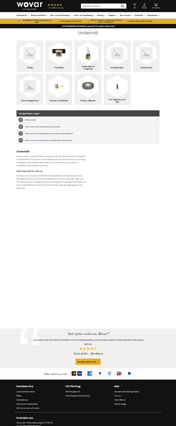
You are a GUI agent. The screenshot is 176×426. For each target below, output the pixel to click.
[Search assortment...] (122, 6)
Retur (19, 395)
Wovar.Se (71, 185)
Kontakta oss (22, 399)
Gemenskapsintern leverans (77, 395)
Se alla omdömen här (87, 362)
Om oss (117, 395)
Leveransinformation (25, 391)
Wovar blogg (120, 404)
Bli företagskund (72, 391)
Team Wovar (119, 399)
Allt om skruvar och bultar (27, 408)
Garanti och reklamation (27, 404)
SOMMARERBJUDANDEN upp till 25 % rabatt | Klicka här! (88, 26)
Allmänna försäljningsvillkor (126, 391)
